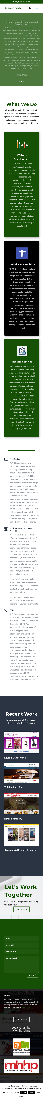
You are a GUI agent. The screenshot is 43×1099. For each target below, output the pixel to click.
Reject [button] (32, 1092)
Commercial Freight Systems (20, 850)
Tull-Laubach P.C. (13, 787)
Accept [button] (23, 1092)
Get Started (22, 70)
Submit (33, 975)
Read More (26, 1007)
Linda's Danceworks (15, 758)
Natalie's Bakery (13, 819)
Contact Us (21, 909)
